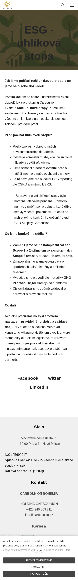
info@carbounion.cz (39, 515)
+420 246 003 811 (39, 509)
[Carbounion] (7, 5)
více (39, 550)
